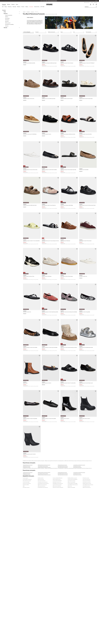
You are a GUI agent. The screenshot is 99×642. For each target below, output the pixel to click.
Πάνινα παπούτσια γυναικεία (27, 480)
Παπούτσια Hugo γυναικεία (56, 479)
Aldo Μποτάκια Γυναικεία (26, 473)
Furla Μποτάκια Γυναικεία (26, 467)
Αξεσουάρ (14, 6)
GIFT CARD (42, 6)
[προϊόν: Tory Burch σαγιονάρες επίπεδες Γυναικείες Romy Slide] (88, 119)
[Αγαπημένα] (93, 4)
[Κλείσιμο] (96, 1)
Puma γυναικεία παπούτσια (86, 480)
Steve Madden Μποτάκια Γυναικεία (63, 473)
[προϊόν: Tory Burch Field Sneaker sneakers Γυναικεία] (50, 119)
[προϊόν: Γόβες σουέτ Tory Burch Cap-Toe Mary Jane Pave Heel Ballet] (69, 296)
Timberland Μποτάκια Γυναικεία (62, 472)
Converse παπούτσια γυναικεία (57, 484)
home (17, 4)
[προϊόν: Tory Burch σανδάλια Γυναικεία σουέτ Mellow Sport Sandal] (50, 83)
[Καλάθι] (96, 4)
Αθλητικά (18, 6)
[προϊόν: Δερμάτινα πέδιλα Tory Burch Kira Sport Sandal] (88, 83)
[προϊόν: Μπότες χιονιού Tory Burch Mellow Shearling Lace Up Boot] (69, 332)
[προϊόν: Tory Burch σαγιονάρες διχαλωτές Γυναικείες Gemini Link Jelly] (32, 154)
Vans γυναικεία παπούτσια (86, 479)
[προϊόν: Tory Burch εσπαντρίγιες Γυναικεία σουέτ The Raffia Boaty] (32, 119)
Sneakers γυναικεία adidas (71, 487)
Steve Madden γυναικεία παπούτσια (58, 483)
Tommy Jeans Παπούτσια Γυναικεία (63, 467)
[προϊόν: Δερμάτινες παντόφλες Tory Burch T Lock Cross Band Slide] (32, 225)
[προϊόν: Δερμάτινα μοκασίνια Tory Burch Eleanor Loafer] (88, 368)
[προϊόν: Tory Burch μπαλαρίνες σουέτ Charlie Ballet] (88, 154)
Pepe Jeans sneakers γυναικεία (87, 483)
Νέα (3, 6)
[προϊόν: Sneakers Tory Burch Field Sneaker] (69, 225)
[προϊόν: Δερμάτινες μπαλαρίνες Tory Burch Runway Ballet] (50, 403)
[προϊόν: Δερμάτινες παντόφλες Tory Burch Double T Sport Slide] (69, 154)
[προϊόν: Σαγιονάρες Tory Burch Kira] (88, 261)
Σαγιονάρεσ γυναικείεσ (26, 487)
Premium (22, 6)
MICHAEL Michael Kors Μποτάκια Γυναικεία (44, 472)
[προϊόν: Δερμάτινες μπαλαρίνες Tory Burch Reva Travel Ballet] (50, 154)
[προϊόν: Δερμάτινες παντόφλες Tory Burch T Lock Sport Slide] (69, 368)
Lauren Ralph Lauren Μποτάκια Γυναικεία (79, 472)
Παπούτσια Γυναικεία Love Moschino (58, 487)
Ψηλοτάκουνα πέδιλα (26, 484)
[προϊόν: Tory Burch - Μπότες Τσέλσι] (32, 368)
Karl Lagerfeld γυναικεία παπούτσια (43, 487)
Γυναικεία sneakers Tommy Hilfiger (72, 483)
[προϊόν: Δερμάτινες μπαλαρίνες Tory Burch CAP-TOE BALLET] (88, 48)
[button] (28, 32)
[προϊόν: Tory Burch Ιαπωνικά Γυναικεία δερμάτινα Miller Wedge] (69, 190)
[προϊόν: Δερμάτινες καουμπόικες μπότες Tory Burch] (32, 439)
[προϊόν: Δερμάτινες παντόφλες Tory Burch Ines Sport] (69, 48)
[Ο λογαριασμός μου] (90, 4)
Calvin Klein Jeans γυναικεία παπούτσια (43, 483)
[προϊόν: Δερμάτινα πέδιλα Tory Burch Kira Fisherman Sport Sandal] (88, 190)
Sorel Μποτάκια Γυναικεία (77, 473)
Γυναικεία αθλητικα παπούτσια (27, 479)
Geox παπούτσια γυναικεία (71, 480)
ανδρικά (8, 4)
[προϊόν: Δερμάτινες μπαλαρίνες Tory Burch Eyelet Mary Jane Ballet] (50, 296)
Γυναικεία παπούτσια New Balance (72, 479)
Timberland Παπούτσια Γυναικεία (27, 472)
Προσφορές (31, 6)
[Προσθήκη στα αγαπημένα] (39, 35)
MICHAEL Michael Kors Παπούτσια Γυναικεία (44, 467)
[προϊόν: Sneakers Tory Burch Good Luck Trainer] (32, 261)
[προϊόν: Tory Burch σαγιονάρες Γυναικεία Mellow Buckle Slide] (32, 48)
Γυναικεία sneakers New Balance (57, 480)
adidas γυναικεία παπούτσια (87, 487)
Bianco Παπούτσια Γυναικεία (77, 467)
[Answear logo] (49, 4)
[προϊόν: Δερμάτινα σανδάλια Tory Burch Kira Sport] (69, 83)
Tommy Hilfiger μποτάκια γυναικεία (43, 473)
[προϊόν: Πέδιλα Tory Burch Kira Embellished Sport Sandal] (88, 332)
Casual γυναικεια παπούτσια (27, 483)
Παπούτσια (10, 6)
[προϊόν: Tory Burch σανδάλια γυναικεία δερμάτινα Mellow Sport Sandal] (69, 119)
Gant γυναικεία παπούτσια (41, 480)
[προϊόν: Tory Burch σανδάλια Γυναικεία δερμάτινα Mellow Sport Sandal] (50, 48)
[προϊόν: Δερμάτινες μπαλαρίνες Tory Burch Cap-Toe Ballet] (32, 332)
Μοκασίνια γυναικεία (41, 479)
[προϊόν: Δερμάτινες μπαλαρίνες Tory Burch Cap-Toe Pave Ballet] (50, 332)
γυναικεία (4, 4)
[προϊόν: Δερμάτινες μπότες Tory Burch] (69, 403)
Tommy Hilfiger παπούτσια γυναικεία (88, 484)
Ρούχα (6, 6)
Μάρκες (26, 6)
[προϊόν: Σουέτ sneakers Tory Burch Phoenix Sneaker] (88, 225)
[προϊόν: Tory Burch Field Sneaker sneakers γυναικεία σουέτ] (32, 83)
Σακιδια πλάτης (36, 6)
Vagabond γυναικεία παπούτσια (42, 484)
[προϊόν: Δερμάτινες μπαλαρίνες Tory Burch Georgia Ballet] (32, 403)
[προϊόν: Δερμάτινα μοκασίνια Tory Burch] (50, 368)
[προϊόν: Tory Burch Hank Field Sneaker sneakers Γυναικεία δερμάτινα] (50, 190)
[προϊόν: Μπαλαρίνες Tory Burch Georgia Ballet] (88, 296)
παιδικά (13, 4)
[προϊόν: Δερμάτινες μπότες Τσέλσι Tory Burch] (88, 403)
